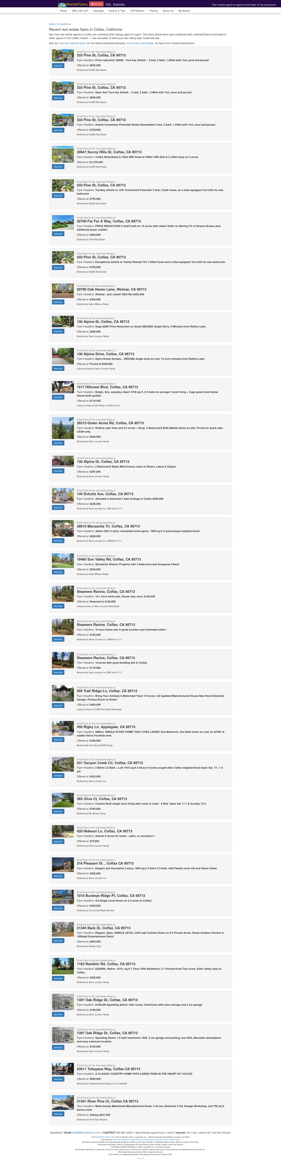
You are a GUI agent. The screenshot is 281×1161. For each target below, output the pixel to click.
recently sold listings (142, 43)
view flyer (58, 65)
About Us (168, 10)
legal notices (136, 1139)
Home (63, 10)
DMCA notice (174, 1139)
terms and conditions (121, 1139)
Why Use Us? (80, 10)
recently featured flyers (72, 43)
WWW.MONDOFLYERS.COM (102, 1137)
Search (185, 10)
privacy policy (147, 1139)
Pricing (154, 10)
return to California (60, 24)
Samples (98, 10)
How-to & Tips (117, 10)
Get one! (97, 3)
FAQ (109, 4)
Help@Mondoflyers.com (86, 1132)
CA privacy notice (161, 1139)
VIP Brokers (137, 10)
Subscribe (119, 4)
